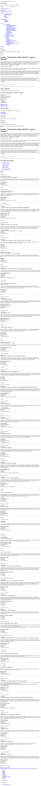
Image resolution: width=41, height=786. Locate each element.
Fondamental (6, 17)
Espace (5, 16)
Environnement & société (8, 13)
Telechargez (3, 112)
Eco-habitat (8, 44)
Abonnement (2, 46)
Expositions (6, 20)
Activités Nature (7, 34)
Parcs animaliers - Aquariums (11, 25)
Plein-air (7, 38)
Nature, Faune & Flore (8, 14)
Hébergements (6, 36)
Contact (1, 48)
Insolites (7, 37)
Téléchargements (3, 19)
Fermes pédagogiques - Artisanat (11, 27)
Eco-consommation (7, 41)
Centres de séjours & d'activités (11, 40)
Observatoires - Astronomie (10, 28)
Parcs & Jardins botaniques (10, 26)
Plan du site (4, 782)
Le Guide (1, 23)
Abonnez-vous (4, 104)
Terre (5, 15)
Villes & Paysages (9, 33)
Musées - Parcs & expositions (11, 29)
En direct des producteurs (10, 42)
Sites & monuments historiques (11, 30)
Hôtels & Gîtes (8, 39)
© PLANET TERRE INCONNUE (6, 784)
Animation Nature (9, 32)
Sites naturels (8, 31)
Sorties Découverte (7, 24)
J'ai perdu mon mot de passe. (4, 8)
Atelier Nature (6, 21)
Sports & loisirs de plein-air (10, 35)
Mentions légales (4, 780)
